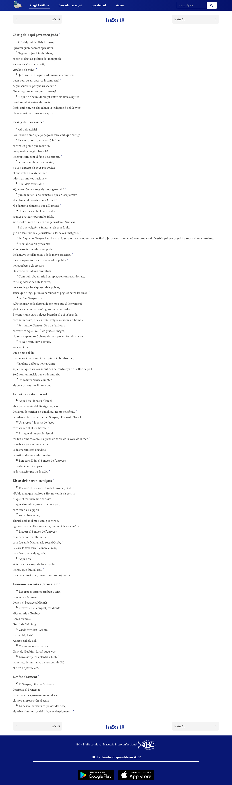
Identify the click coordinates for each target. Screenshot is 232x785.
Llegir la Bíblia (39, 5)
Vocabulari (99, 5)
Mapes (120, 5)
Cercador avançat (70, 5)
